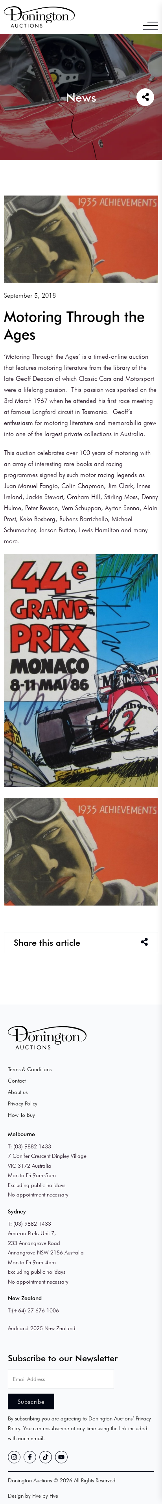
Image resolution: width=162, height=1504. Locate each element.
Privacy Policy (22, 1103)
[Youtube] (61, 1457)
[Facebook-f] (30, 1457)
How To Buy (21, 1114)
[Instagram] (14, 1457)
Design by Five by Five (33, 1495)
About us (18, 1092)
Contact (17, 1080)
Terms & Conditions (30, 1069)
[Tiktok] (45, 1457)
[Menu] (150, 26)
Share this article (47, 942)
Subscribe (31, 1401)
